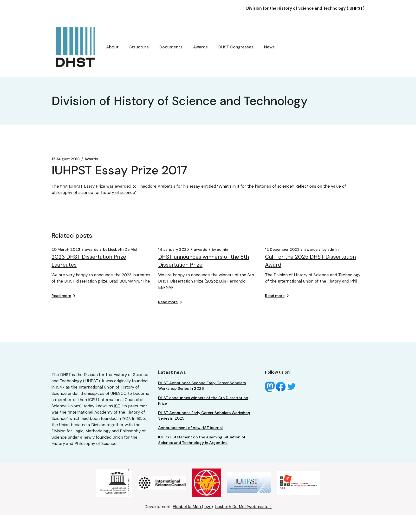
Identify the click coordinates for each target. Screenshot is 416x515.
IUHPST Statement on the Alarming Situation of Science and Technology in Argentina (201, 440)
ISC (117, 406)
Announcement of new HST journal (190, 427)
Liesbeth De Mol (120, 249)
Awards (91, 159)
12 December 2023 (282, 249)
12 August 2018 (66, 159)
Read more (61, 295)
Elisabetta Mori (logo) (193, 506)
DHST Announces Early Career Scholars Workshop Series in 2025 (204, 415)
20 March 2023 (66, 249)
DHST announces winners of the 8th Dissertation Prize (203, 400)
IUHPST (355, 8)
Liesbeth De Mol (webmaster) (243, 506)
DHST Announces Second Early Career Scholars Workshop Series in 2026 (202, 385)
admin (220, 249)
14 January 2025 (173, 249)
